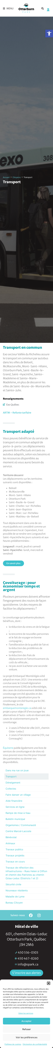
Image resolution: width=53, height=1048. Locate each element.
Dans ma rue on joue (17, 770)
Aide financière (14, 800)
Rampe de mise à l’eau (18, 812)
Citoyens (17, 177)
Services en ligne (15, 806)
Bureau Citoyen (14, 902)
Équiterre (8, 747)
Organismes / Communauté (21, 825)
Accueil (6, 177)
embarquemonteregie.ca (17, 708)
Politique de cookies (13, 1044)
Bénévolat (11, 837)
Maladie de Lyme (15, 896)
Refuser (26, 1029)
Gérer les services (25, 1013)
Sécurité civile (13, 884)
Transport (11, 776)
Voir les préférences (26, 1037)
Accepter (26, 1021)
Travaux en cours (15, 861)
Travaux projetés (15, 855)
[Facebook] (31, 915)
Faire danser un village (18, 794)
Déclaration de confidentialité (35, 1044)
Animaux (10, 843)
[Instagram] (39, 915)
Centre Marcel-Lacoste (18, 831)
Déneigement (13, 782)
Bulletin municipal (15, 819)
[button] (49, 33)
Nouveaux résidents (17, 890)
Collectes (11, 788)
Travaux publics (14, 849)
